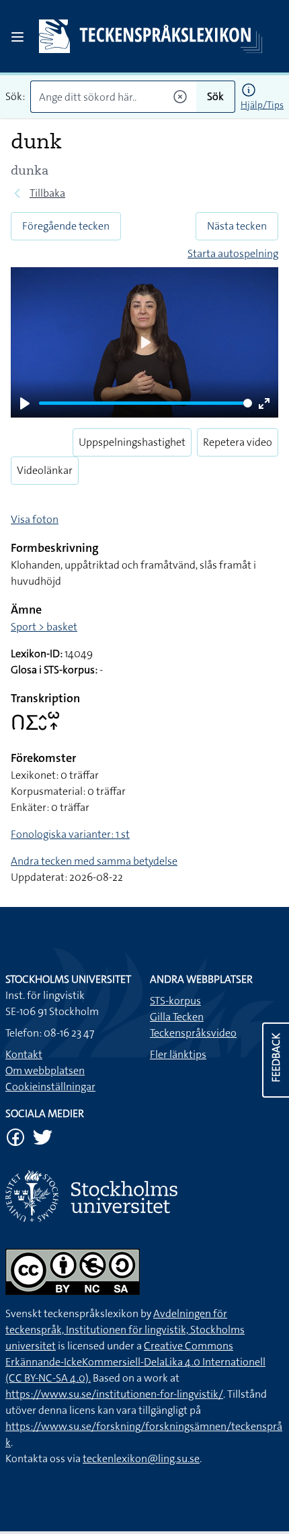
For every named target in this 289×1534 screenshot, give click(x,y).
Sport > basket (44, 627)
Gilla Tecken (177, 1017)
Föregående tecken (66, 226)
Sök (215, 96)
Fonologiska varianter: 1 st (70, 834)
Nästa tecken (237, 226)
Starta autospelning (233, 253)
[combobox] (113, 97)
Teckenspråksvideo (193, 1033)
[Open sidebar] (17, 37)
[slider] (145, 403)
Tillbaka (47, 193)
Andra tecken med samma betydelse (94, 861)
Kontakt (23, 1054)
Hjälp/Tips (262, 105)
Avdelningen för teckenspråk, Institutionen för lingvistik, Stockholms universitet (125, 1329)
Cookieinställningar (50, 1087)
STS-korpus (175, 1001)
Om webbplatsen (45, 1070)
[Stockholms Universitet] (144, 1196)
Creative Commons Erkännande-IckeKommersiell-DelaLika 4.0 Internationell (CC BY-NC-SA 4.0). (135, 1362)
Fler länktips (178, 1054)
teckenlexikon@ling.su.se (141, 1458)
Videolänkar (45, 470)
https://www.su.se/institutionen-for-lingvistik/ (114, 1394)
